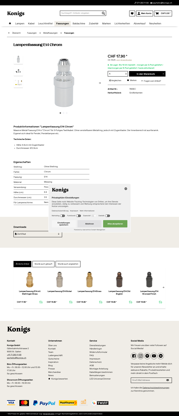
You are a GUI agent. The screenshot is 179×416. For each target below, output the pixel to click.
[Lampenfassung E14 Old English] (119, 279)
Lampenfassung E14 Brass (89, 291)
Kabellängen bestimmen (101, 372)
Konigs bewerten (59, 379)
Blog (50, 366)
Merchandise (54, 372)
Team (50, 352)
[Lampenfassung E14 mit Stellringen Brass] (30, 279)
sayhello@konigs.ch (162, 3)
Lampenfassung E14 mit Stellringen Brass (29, 293)
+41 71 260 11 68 (14, 355)
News (51, 375)
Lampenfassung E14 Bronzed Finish (149, 293)
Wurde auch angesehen (68, 264)
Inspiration (53, 362)
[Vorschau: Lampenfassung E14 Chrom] (18, 59)
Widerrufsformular (98, 352)
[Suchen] (103, 13)
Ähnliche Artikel (22, 264)
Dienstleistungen (98, 346)
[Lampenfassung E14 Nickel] (59, 279)
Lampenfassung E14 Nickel (60, 291)
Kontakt (52, 349)
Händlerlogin (96, 349)
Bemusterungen (97, 375)
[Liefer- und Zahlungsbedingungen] (57, 402)
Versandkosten (48, 414)
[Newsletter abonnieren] (168, 380)
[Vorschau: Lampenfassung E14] (18, 82)
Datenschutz (96, 362)
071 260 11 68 (142, 3)
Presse (51, 369)
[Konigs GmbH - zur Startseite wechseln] (16, 14)
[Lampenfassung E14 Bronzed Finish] (149, 279)
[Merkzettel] (132, 13)
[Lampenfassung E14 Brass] (89, 279)
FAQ (92, 355)
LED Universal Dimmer (100, 379)
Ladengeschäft (55, 355)
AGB (92, 366)
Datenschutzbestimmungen (156, 388)
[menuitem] (83, 13)
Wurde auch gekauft (43, 264)
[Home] (10, 23)
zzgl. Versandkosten (124, 60)
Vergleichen (116, 81)
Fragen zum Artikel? (152, 81)
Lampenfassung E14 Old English (119, 293)
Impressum (95, 359)
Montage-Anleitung (99, 369)
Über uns (52, 346)
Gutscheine (53, 359)
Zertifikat (21, 234)
